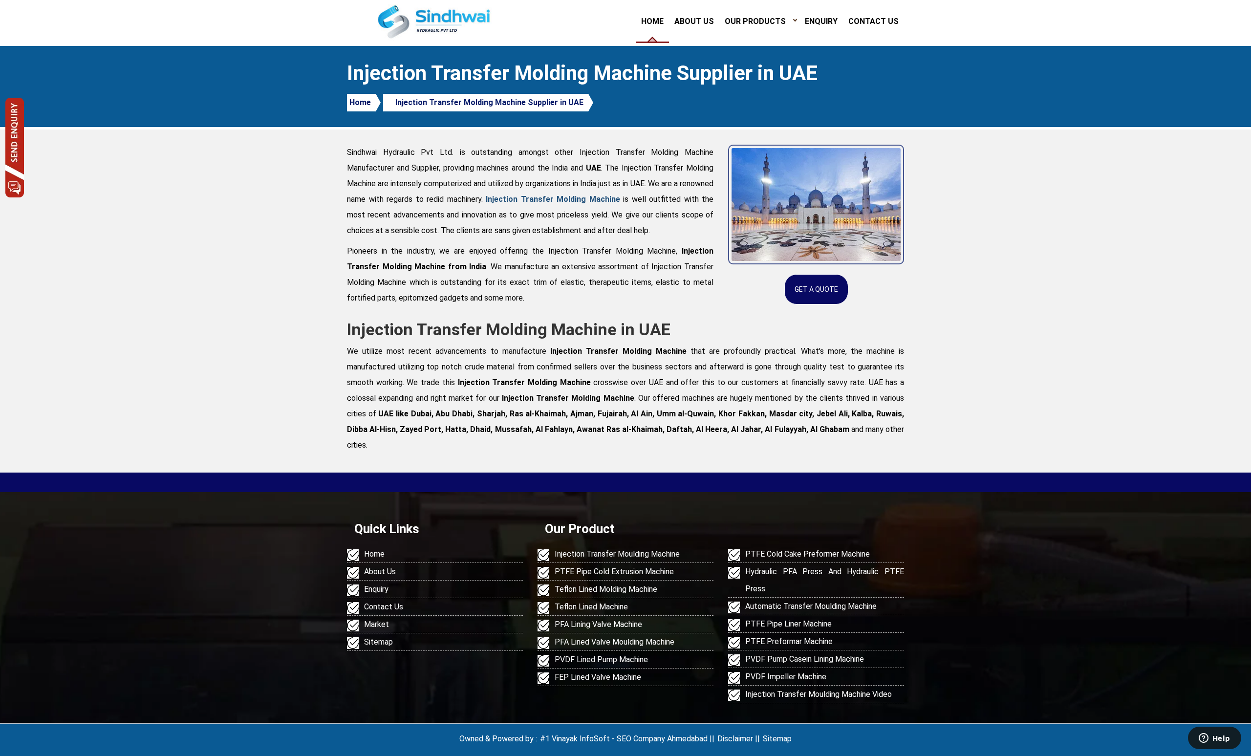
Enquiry (821, 21)
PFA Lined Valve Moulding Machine (614, 642)
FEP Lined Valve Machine (598, 677)
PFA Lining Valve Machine (598, 624)
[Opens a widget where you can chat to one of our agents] (1214, 739)
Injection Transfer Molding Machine (553, 199)
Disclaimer (735, 738)
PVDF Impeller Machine (785, 676)
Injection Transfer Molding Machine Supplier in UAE (489, 102)
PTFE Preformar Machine (789, 641)
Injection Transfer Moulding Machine (617, 554)
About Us (694, 21)
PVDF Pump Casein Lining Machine (804, 659)
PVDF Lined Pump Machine (601, 659)
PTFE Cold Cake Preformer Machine (807, 554)
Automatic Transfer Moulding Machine (811, 606)
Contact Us (873, 21)
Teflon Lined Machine (591, 606)
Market (376, 624)
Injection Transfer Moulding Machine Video (818, 694)
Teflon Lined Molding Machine (606, 589)
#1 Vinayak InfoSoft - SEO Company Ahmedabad (624, 738)
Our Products (755, 21)
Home (652, 21)
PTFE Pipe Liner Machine (788, 623)
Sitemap (378, 642)
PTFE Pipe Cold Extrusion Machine (614, 571)
